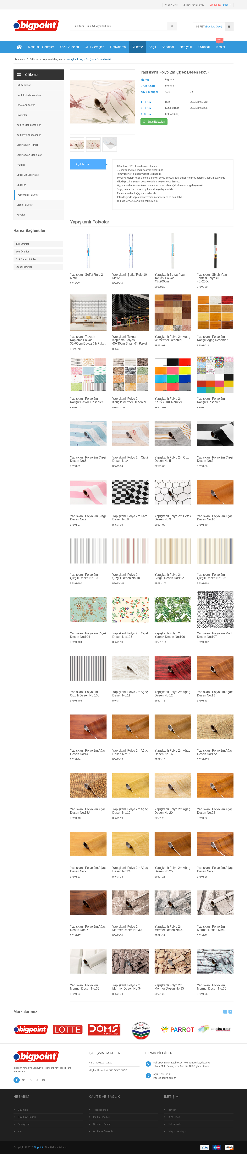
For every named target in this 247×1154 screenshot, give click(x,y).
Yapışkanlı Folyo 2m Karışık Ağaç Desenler (212, 338)
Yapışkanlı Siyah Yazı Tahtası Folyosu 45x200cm (212, 278)
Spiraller (21, 184)
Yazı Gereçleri (69, 47)
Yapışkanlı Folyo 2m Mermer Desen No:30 (127, 928)
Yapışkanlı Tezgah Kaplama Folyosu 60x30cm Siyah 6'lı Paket (129, 340)
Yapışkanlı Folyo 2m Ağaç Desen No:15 (130, 752)
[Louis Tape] (141, 1031)
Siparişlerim (24, 1124)
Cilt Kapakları (24, 85)
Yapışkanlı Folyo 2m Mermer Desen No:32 (211, 928)
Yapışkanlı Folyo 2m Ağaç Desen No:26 (215, 869)
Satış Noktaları (156, 121)
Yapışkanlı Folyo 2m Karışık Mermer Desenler (129, 400)
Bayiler (172, 1110)
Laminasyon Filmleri (28, 144)
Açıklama (82, 164)
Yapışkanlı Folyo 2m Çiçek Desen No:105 (130, 635)
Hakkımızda (174, 1124)
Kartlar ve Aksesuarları (29, 134)
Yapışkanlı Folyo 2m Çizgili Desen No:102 (169, 576)
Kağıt (152, 47)
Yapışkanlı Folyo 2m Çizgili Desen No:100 (84, 576)
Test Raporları (100, 1110)
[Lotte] (67, 1029)
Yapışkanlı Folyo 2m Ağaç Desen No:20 (172, 811)
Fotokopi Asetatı (26, 105)
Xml (20, 1131)
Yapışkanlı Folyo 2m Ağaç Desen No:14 (88, 752)
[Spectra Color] (214, 1029)
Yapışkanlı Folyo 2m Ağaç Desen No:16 (172, 752)
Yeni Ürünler (22, 251)
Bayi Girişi (173, 4)
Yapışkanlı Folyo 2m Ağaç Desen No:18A (88, 811)
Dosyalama (118, 47)
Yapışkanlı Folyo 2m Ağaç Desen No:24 (130, 869)
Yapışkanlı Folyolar (53, 59)
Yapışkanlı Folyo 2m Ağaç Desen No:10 (215, 517)
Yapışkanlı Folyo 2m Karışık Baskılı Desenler (86, 400)
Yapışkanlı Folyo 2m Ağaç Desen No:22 (215, 811)
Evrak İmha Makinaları (29, 95)
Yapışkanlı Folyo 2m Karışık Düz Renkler (168, 400)
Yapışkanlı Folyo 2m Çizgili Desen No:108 (84, 693)
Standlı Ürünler (24, 266)
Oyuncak (204, 47)
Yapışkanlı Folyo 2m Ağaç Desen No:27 (88, 928)
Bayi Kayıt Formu (195, 4)
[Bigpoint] (36, 25)
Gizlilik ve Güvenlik (103, 1131)
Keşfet (220, 45)
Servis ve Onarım (102, 1124)
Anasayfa (19, 59)
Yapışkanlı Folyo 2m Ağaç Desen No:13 (215, 693)
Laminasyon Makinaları (29, 154)
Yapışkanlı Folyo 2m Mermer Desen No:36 (211, 987)
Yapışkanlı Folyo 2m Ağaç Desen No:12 (172, 693)
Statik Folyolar (24, 204)
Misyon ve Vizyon (177, 1131)
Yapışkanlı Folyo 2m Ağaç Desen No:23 (88, 869)
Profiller (21, 164)
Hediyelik (186, 47)
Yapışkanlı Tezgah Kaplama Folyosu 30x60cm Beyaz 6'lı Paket (87, 340)
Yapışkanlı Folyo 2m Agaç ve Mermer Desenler (172, 338)
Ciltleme (137, 47)
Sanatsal (168, 47)
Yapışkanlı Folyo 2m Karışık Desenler (211, 400)
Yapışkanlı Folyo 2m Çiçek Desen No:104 (88, 635)
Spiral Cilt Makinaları (28, 174)
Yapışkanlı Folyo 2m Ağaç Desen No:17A (215, 752)
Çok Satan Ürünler (26, 259)
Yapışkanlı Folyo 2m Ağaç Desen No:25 (172, 869)
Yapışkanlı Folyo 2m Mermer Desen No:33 (84, 987)
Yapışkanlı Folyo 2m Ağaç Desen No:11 (130, 693)
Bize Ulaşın (174, 1117)
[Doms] (104, 1029)
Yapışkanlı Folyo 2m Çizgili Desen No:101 (127, 576)
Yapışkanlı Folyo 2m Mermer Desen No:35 (169, 987)
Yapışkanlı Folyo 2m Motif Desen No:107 (214, 635)
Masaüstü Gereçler (41, 47)
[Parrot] (177, 1029)
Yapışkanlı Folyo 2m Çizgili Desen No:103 (211, 576)
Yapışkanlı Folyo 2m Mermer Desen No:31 (169, 928)
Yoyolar (21, 214)
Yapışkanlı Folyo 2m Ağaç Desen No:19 (130, 811)
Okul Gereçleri (94, 47)
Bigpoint (38, 1147)
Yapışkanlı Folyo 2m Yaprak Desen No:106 (170, 635)
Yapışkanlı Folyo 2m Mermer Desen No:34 (127, 987)
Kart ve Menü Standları (29, 124)
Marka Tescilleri (101, 1117)
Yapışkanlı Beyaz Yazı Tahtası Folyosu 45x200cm (170, 278)
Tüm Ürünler (22, 243)
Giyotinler (22, 115)
